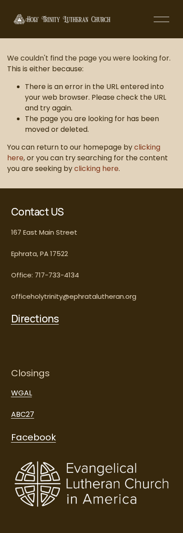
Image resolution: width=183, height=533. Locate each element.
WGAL (21, 393)
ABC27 (22, 414)
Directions (35, 319)
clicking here (96, 168)
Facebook (33, 437)
